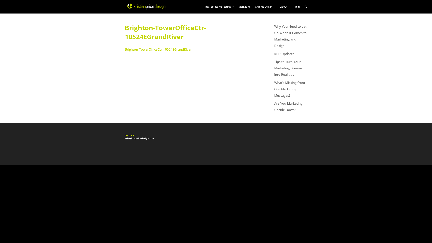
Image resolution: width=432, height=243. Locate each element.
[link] (146, 6)
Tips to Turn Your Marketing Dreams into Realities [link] (288, 68)
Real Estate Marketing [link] (218, 7)
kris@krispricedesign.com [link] (139, 138)
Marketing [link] (244, 7)
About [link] (283, 7)
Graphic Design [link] (263, 7)
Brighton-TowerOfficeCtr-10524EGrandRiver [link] (158, 49)
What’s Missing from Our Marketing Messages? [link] (289, 89)
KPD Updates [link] (284, 54)
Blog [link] (297, 7)
